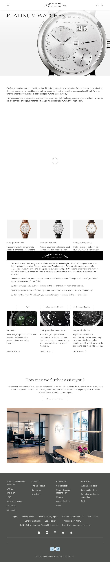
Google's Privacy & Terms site (25, 269)
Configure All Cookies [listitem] (82, 307)
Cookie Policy (35, 281)
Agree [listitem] (28, 307)
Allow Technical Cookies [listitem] (55, 307)
